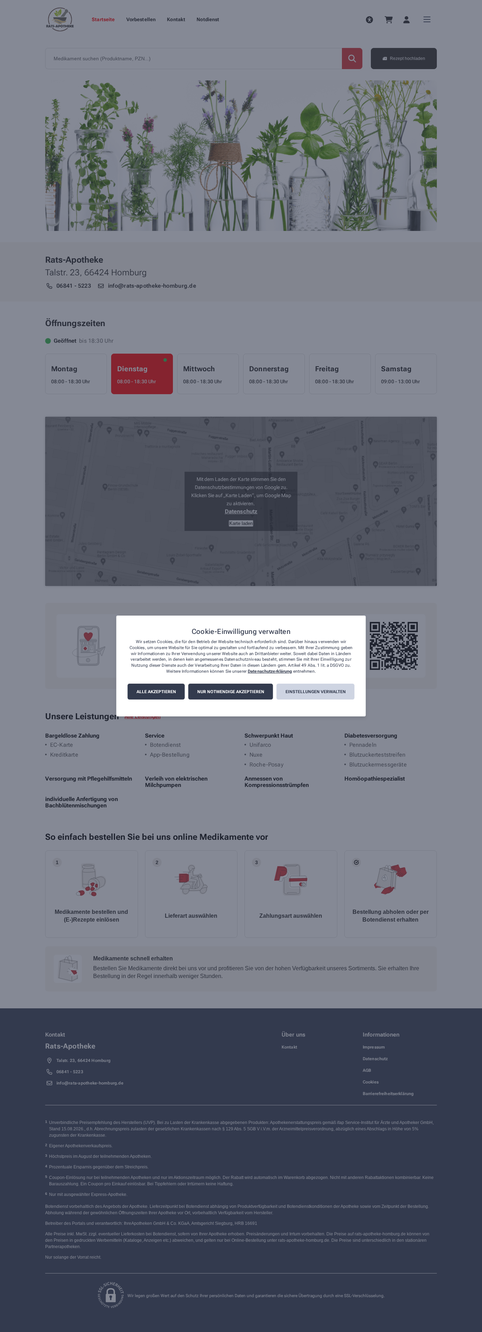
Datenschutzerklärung (270, 671)
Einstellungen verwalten (315, 691)
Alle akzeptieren (156, 691)
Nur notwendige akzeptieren (230, 691)
